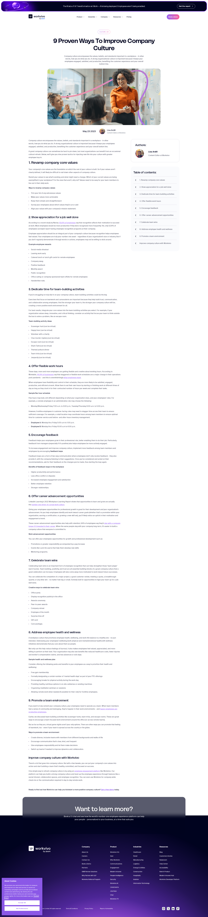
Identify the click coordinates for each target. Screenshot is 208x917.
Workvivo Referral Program (91, 879)
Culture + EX (104, 32)
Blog (160, 852)
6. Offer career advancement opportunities (156, 215)
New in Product (164, 872)
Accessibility (163, 868)
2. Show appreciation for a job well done (155, 187)
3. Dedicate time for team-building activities (157, 194)
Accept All (22, 903)
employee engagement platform (87, 771)
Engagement (114, 868)
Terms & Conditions (72, 908)
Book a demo (173, 17)
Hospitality (137, 875)
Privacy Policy (89, 908)
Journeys (113, 891)
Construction (137, 872)
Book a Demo (86, 864)
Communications (116, 864)
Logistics (136, 864)
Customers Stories (165, 856)
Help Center (163, 864)
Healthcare (137, 852)
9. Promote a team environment (152, 236)
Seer (111, 856)
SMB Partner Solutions (89, 872)
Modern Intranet (115, 872)
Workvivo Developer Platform (169, 879)
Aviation (136, 879)
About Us (85, 852)
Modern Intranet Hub (166, 875)
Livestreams (114, 887)
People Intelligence (116, 875)
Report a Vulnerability (106, 908)
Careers (84, 856)
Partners (85, 868)
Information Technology (141, 883)
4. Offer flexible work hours (150, 201)
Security (113, 879)
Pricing (129, 17)
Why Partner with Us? (89, 875)
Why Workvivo (115, 860)
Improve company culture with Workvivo (155, 243)
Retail (135, 856)
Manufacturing (138, 860)
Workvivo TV (114, 899)
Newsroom (163, 860)
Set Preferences (22, 908)
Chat (112, 895)
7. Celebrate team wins (148, 222)
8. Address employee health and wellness (156, 229)
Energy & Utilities (139, 868)
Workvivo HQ (114, 852)
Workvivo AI (114, 883)
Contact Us (86, 860)
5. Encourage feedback (149, 208)
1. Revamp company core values (152, 180)
